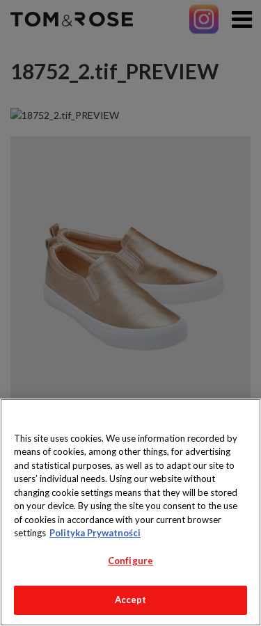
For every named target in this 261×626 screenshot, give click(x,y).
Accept (131, 599)
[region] (130, 512)
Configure (130, 560)
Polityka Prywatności (95, 532)
